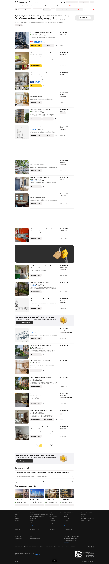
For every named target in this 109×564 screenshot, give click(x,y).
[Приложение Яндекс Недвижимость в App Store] (86, 555)
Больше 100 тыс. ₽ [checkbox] (21, 259)
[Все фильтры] (16, 9)
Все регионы (83, 514)
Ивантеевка (66, 523)
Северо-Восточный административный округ (39, 514)
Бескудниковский (33, 522)
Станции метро (84, 522)
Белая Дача (32, 520)
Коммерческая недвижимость (36, 538)
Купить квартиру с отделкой (70, 540)
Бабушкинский (33, 518)
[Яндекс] (92, 561)
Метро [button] (81, 9)
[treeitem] (18, 5)
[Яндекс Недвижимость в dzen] (91, 546)
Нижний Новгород (53, 523)
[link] (92, 2)
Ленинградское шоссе (38, 396)
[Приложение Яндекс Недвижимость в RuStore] (93, 555)
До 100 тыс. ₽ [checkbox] (45, 255)
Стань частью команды (34, 546)
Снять (51, 531)
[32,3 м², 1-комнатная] (22, 61)
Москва (31, 55)
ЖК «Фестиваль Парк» (34, 35)
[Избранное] (61, 2)
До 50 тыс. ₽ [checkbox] (29, 255)
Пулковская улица (37, 380)
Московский (66, 520)
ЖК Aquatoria (32, 332)
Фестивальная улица (37, 164)
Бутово (16, 516)
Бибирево (32, 523)
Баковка (16, 514)
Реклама (26, 546)
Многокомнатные (18, 531)
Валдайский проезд (37, 96)
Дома (31, 536)
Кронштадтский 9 (33, 112)
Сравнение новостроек (85, 520)
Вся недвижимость (19, 546)
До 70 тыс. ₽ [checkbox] (37, 255)
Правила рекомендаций (59, 546)
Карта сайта (73, 546)
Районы (82, 516)
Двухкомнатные (18, 536)
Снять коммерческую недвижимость (71, 536)
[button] (64, 2)
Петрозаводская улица (38, 55)
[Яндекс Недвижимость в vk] (89, 546)
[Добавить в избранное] (55, 45)
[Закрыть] (93, 9)
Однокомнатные (18, 538)
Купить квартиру (67, 531)
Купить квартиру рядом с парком (71, 532)
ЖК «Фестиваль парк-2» (35, 302)
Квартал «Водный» (34, 180)
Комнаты (31, 534)
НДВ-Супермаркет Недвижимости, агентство (39, 42)
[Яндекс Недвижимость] (22, 2)
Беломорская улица (37, 76)
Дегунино (17, 518)
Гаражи (31, 532)
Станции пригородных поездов (87, 518)
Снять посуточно (53, 532)
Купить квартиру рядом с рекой (70, 534)
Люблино (17, 520)
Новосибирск (52, 518)
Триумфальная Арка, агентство (39, 82)
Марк (16, 522)
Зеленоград (66, 518)
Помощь (67, 546)
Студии (16, 532)
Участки (31, 531)
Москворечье (17, 523)
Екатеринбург (52, 520)
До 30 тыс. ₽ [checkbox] (20, 255)
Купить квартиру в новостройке (70, 538)
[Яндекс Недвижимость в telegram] (93, 546)
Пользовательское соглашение (46, 546)
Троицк (65, 522)
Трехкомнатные (18, 534)
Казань (51, 522)
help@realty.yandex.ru (39, 554)
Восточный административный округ (37, 516)
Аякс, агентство (37, 61)
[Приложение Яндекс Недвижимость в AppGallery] (91, 555)
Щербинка (66, 514)
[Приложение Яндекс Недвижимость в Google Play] (89, 555)
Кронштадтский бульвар (38, 269)
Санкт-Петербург (53, 516)
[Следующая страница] (51, 445)
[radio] (43, 445)
